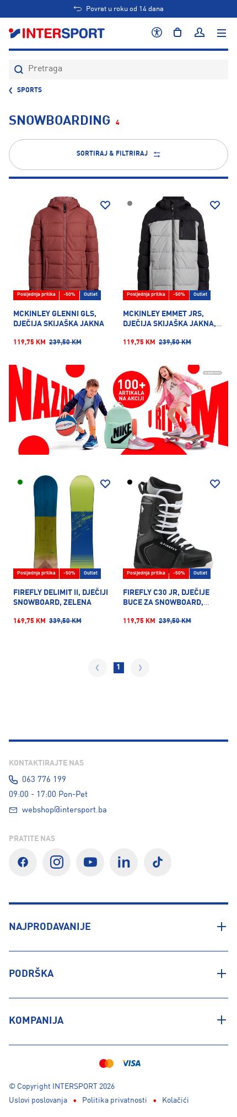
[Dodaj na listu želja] (105, 205)
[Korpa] (177, 33)
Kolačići (175, 1100)
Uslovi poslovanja (38, 1100)
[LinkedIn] (124, 862)
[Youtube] (90, 862)
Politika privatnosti (114, 1100)
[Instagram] (56, 862)
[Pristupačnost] (156, 33)
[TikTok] (158, 862)
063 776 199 (44, 779)
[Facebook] (23, 862)
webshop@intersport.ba (64, 810)
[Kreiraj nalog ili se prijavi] (199, 33)
